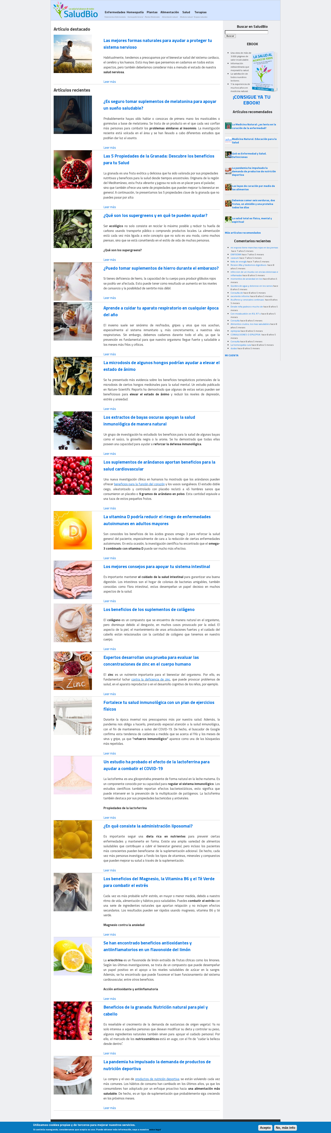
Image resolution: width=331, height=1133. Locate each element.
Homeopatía (135, 14)
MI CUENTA (231, 355)
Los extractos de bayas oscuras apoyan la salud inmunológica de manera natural (149, 420)
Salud (186, 14)
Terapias (200, 14)
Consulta (235, 320)
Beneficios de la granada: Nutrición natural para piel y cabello (155, 1010)
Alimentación (170, 14)
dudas (234, 348)
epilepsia (235, 331)
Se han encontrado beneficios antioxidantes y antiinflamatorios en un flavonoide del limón (147, 946)
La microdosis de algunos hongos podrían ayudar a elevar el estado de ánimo (161, 366)
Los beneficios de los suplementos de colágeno (149, 609)
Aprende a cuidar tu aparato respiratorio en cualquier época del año (161, 311)
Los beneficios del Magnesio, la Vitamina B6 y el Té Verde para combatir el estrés (159, 882)
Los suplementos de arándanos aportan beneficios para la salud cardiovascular (159, 465)
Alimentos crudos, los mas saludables (250, 324)
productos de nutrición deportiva (157, 1078)
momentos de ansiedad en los (246, 279)
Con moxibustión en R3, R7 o (246, 313)
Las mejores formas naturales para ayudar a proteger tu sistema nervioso (157, 43)
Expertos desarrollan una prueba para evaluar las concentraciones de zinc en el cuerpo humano (151, 660)
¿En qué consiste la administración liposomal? (148, 825)
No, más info (285, 1128)
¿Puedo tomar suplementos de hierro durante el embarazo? (161, 267)
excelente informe (240, 296)
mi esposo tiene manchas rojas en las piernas (254, 247)
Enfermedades (115, 14)
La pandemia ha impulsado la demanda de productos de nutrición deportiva (157, 1065)
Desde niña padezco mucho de (247, 306)
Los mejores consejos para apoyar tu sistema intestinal (156, 566)
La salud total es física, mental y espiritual (252, 220)
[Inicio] (75, 9)
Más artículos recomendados (243, 233)
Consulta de (237, 293)
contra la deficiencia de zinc (150, 679)
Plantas (152, 14)
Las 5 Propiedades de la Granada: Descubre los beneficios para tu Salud (158, 159)
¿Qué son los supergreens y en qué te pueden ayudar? (155, 215)
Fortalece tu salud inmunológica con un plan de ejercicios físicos (158, 705)
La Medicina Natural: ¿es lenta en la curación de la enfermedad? (254, 126)
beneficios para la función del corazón (139, 484)
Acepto (265, 1128)
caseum (235, 258)
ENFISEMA (236, 254)
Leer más (109, 81)
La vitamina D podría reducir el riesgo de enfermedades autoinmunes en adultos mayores (157, 520)
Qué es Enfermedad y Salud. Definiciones (249, 155)
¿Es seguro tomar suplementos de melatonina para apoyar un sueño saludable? (159, 104)
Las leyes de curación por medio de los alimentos (253, 187)
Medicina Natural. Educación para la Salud (254, 140)
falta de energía (239, 261)
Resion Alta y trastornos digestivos (249, 265)
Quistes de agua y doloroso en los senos (252, 286)
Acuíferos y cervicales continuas (247, 299)
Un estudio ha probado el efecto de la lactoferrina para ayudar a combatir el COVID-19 (156, 765)
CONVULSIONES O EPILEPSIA (246, 334)
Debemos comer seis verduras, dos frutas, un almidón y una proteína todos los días (253, 203)
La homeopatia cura (241, 345)
